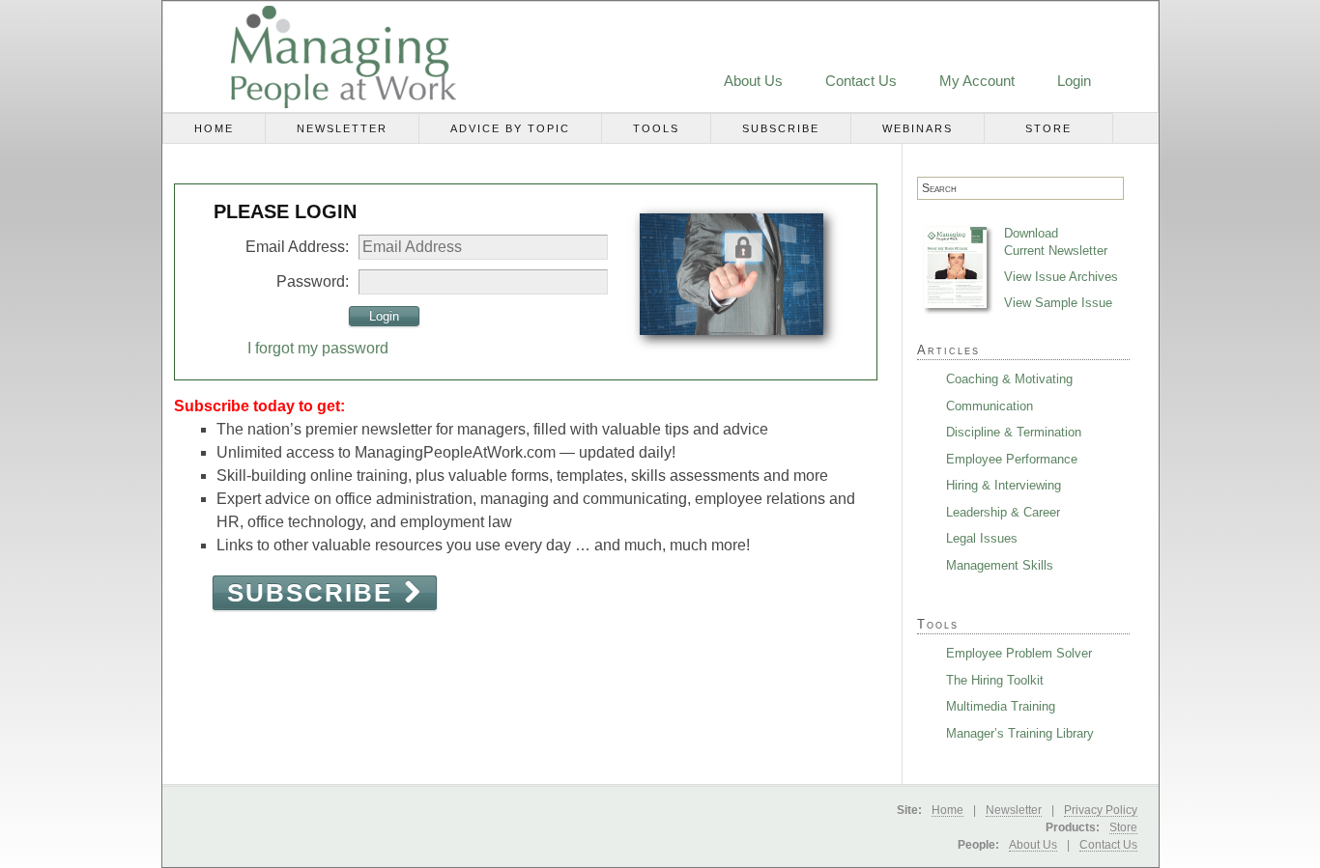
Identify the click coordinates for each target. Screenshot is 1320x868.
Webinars (917, 128)
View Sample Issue (1058, 302)
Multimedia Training (1000, 706)
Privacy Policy (1100, 810)
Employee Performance (1011, 459)
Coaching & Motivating (1009, 379)
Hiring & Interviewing (1003, 485)
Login (1074, 80)
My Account (977, 80)
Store (1048, 128)
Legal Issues (982, 538)
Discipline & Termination (1013, 432)
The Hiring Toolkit (995, 680)
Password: (312, 281)
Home (214, 128)
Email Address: (297, 246)
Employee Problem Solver (1019, 653)
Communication (989, 406)
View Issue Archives (1061, 276)
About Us (753, 80)
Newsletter (342, 128)
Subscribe (780, 128)
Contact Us (861, 80)
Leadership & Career (1003, 512)
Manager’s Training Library (1020, 733)
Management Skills (999, 565)
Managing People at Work (319, 57)
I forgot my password (317, 348)
